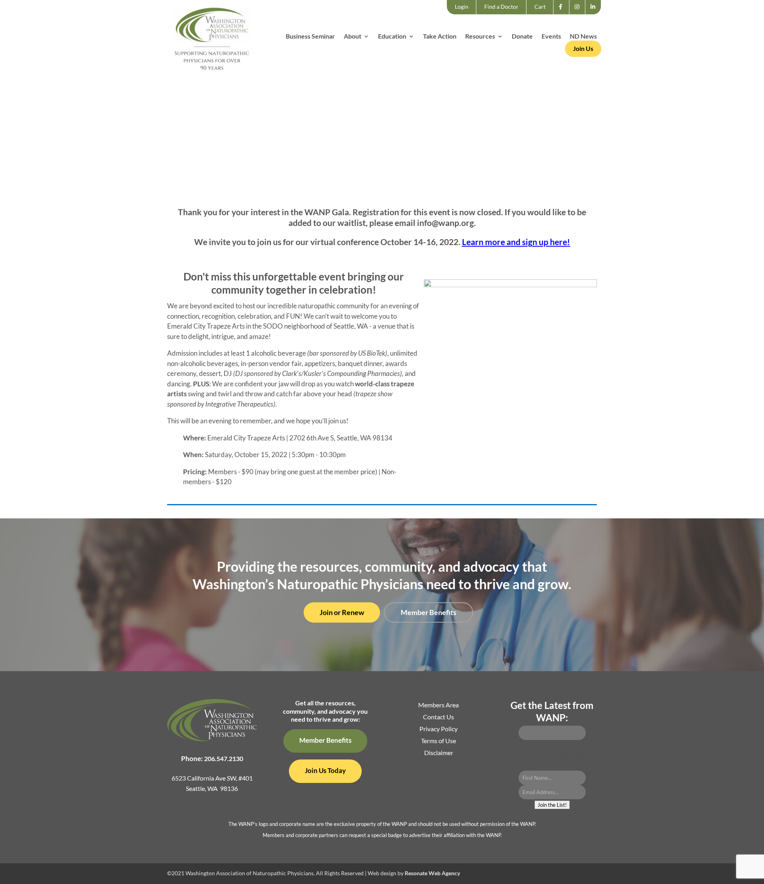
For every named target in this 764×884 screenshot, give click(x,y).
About (352, 36)
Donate (522, 36)
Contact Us (438, 717)
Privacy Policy (438, 729)
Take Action (439, 36)
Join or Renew (342, 612)
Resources (480, 36)
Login (461, 6)
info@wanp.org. (446, 223)
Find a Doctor (501, 6)
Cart (540, 6)
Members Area (438, 705)
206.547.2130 (223, 758)
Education (392, 36)
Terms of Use (438, 741)
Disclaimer (438, 753)
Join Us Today (325, 770)
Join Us (583, 48)
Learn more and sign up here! (516, 242)
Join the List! (552, 805)
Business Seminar (310, 36)
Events (551, 36)
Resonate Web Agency (432, 873)
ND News (583, 36)
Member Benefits (428, 612)
